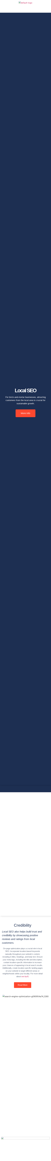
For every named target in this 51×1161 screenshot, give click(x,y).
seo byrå (24, 976)
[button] (25, 9)
